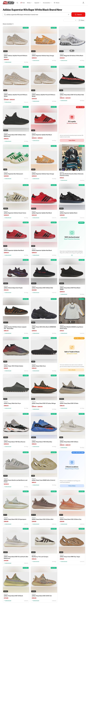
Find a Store (71, 486)
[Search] (17, 2)
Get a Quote (71, 370)
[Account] (83, 3)
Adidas (6, 54)
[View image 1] (71, 50)
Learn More (72, 140)
